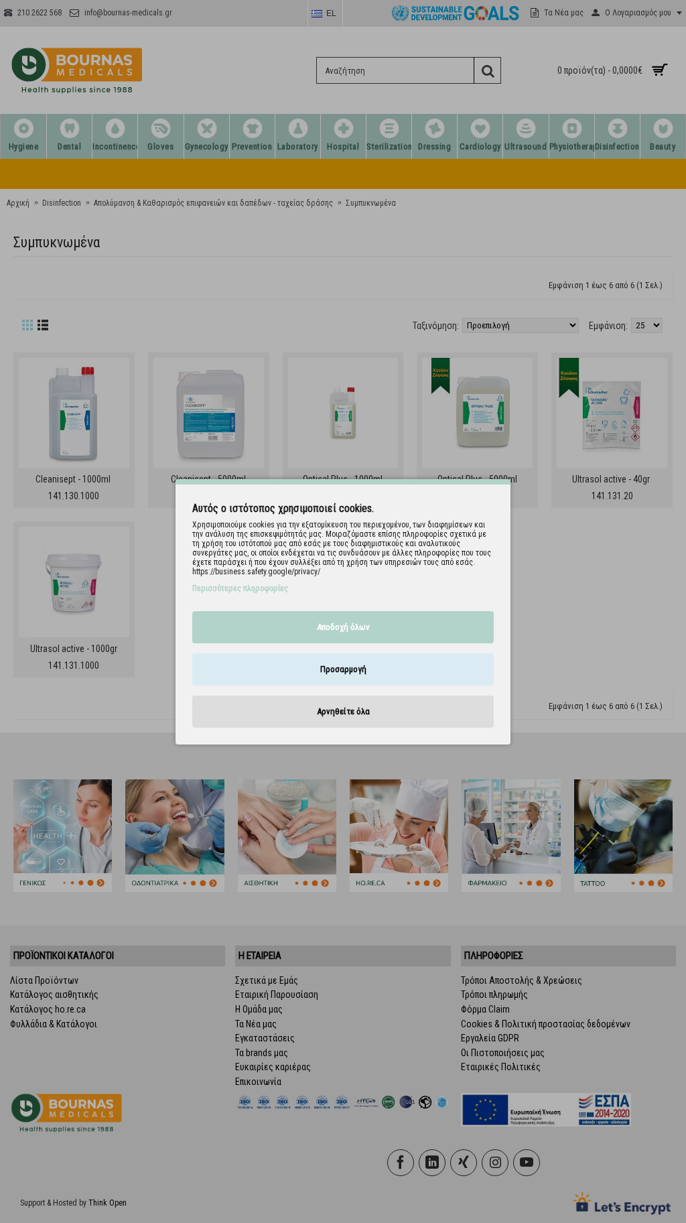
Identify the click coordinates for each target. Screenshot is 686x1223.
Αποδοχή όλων (343, 627)
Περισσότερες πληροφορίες (240, 588)
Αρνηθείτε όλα (343, 711)
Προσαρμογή (343, 669)
